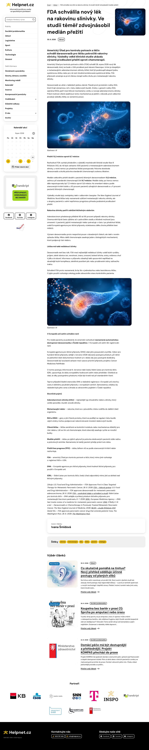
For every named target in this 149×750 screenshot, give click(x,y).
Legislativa (10, 40)
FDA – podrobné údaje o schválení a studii (90, 493)
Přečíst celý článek (88, 592)
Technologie (10, 54)
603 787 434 (59, 736)
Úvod (49, 5)
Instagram (31, 217)
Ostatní (8, 59)
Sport (7, 45)
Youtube (20, 217)
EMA (105, 502)
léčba (87, 542)
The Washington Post (81, 514)
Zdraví (8, 36)
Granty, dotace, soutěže (16, 76)
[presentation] (62, 574)
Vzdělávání (10, 99)
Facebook (8, 217)
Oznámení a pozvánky (15, 71)
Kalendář (9, 85)
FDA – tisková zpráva (102, 487)
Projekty (9, 108)
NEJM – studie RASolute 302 (103, 508)
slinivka (62, 542)
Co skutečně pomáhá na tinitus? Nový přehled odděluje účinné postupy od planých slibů (103, 572)
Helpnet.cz (23, 4)
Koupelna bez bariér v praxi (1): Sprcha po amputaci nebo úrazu (103, 610)
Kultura (8, 50)
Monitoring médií (12, 80)
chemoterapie (72, 542)
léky (81, 542)
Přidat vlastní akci (22, 167)
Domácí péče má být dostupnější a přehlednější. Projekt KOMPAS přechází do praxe (103, 648)
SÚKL (87, 499)
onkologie (102, 542)
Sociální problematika (15, 31)
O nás (7, 113)
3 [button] (20, 161)
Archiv (8, 118)
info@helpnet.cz (75, 736)
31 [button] (8, 161)
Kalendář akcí (20, 127)
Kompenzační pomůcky (15, 94)
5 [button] (28, 161)
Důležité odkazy (12, 104)
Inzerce (8, 90)
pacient (94, 542)
